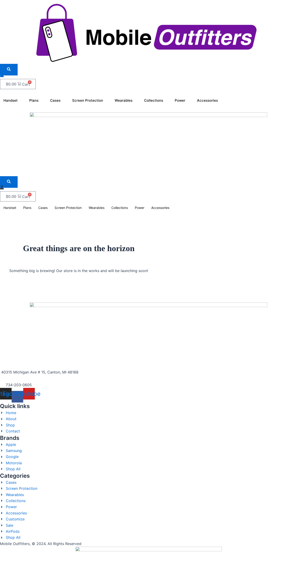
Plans (34, 100)
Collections (153, 100)
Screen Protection (87, 100)
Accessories (207, 100)
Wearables (123, 100)
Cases (55, 100)
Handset (10, 100)
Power (180, 100)
